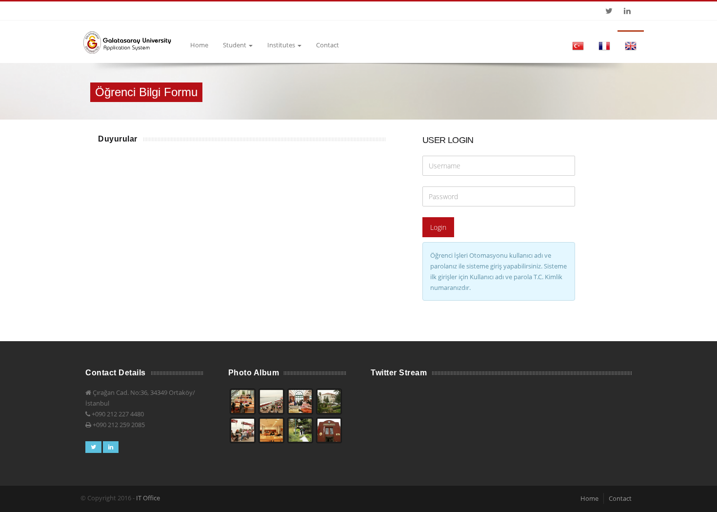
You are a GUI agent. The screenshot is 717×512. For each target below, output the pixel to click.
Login (438, 227)
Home (199, 45)
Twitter (608, 10)
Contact (327, 45)
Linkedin (627, 10)
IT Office (148, 497)
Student (235, 45)
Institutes (282, 45)
